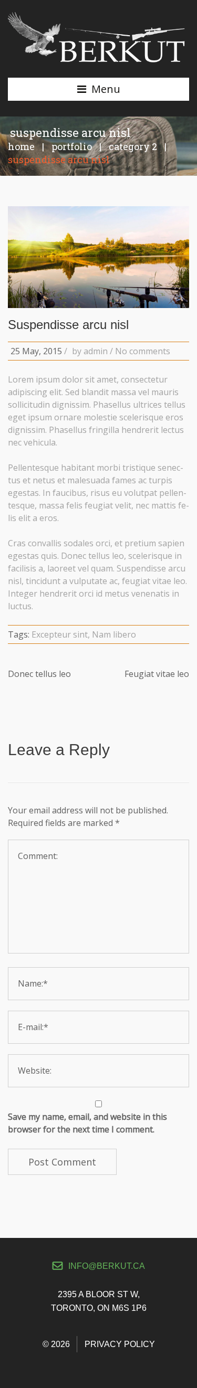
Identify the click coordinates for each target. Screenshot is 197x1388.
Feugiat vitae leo (157, 674)
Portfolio (71, 146)
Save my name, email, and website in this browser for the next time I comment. (87, 1123)
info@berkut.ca (106, 1266)
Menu (105, 89)
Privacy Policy (120, 1344)
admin (96, 351)
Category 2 (133, 146)
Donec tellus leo (39, 674)
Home (21, 146)
